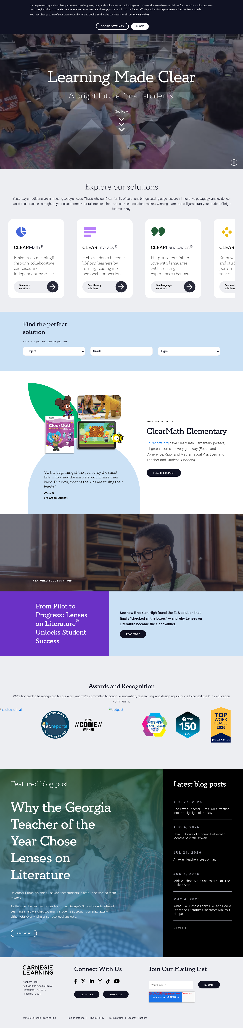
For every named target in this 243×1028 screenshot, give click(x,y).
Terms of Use (116, 1017)
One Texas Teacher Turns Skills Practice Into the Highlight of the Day (201, 811)
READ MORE (133, 634)
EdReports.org (158, 443)
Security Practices (137, 1017)
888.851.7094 (33, 993)
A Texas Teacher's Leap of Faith (195, 859)
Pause (234, 162)
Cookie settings (76, 1017)
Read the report (164, 473)
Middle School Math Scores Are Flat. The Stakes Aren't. (201, 883)
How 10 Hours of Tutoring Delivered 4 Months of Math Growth (199, 836)
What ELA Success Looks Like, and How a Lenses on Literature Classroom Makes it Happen (202, 910)
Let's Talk (86, 994)
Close (140, 26)
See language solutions (164, 286)
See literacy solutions (94, 286)
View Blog (115, 994)
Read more (24, 933)
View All (180, 928)
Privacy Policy (97, 1017)
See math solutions (24, 286)
